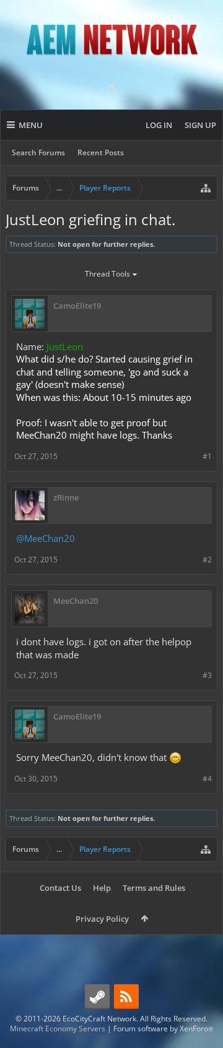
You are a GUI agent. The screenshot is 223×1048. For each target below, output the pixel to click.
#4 (207, 778)
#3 (207, 675)
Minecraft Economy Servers (57, 1028)
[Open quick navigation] (206, 188)
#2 (207, 559)
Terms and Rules (154, 887)
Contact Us (60, 887)
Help (102, 887)
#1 (207, 456)
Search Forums (38, 152)
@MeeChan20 (45, 538)
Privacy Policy (102, 918)
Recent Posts (100, 152)
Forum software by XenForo (163, 1028)
